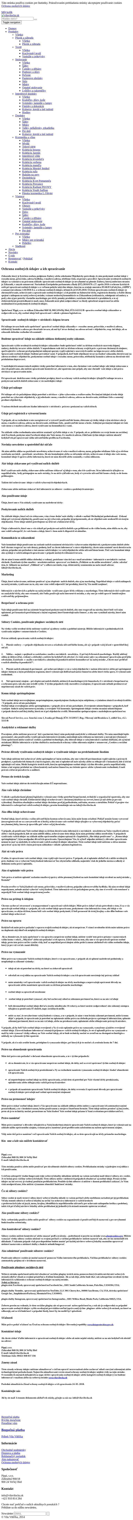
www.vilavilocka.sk (57, 1377)
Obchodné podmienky (13, 1449)
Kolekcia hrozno (31, 149)
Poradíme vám (9, 1423)
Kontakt (12, 261)
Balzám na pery (30, 174)
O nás (11, 255)
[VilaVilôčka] (10, 15)
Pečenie (26, 75)
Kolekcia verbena (31, 162)
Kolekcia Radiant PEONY (36, 187)
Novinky (13, 252)
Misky (25, 84)
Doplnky (20, 115)
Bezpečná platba (10, 1416)
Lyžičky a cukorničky (34, 90)
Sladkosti (20, 246)
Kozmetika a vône (25, 137)
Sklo (24, 81)
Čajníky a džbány (31, 68)
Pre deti (26, 131)
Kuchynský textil (31, 53)
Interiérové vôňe (31, 155)
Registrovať (14, 258)
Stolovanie (21, 59)
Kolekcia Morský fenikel (35, 168)
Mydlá (25, 143)
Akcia (11, 249)
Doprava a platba (10, 1453)
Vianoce (19, 196)
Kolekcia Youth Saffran (35, 190)
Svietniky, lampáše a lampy (37, 103)
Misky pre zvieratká (33, 239)
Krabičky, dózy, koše (33, 99)
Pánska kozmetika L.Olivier (37, 193)
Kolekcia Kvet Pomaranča (36, 180)
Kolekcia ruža (29, 171)
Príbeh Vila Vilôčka (12, 1436)
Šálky (25, 65)
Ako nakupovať (10, 1459)
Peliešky (26, 243)
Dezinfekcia (28, 177)
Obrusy (26, 205)
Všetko (19, 34)
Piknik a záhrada (24, 37)
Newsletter (7, 1513)
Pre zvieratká (22, 233)
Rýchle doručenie (11, 1420)
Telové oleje (29, 146)
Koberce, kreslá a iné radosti (37, 109)
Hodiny (26, 112)
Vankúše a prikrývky (33, 56)
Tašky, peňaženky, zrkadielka (38, 127)
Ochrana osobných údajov (15, 5)
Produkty (13, 31)
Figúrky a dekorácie (33, 106)
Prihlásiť (28, 258)
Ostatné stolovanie (32, 87)
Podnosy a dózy (31, 71)
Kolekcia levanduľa (33, 159)
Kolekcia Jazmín (31, 152)
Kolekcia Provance (32, 183)
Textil (18, 47)
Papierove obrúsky (32, 78)
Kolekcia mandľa (31, 165)
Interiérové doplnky (26, 93)
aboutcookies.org (114, 1236)
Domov (12, 28)
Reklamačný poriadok (13, 1456)
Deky (25, 211)
